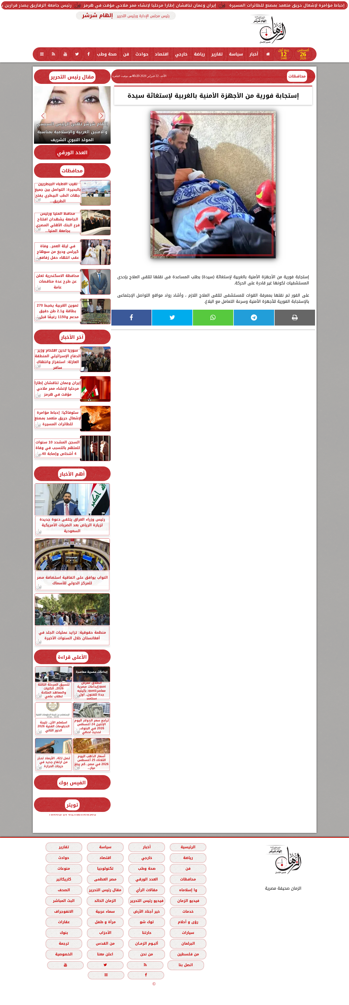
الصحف (63, 890)
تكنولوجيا (105, 868)
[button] (101, 116)
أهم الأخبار (72, 474)
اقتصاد (162, 54)
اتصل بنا (186, 965)
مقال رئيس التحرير (72, 77)
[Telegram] (254, 318)
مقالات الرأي (146, 890)
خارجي (181, 54)
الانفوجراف (63, 911)
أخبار (253, 54)
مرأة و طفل (105, 922)
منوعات (63, 868)
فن (126, 54)
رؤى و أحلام (188, 922)
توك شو (146, 922)
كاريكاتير (63, 879)
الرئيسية (188, 847)
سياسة (236, 54)
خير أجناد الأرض (146, 911)
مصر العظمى (105, 879)
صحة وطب (107, 54)
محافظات (297, 76)
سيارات (188, 932)
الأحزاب (105, 932)
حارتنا (146, 932)
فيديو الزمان (188, 900)
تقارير (217, 54)
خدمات (188, 911)
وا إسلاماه (188, 890)
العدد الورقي (72, 152)
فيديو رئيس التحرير (146, 900)
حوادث (141, 54)
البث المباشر (63, 900)
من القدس (105, 943)
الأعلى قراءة (72, 657)
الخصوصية (63, 954)
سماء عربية (105, 911)
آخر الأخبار (72, 337)
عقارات (63, 922)
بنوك (64, 932)
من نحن (146, 954)
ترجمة (64, 943)
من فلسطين (188, 954)
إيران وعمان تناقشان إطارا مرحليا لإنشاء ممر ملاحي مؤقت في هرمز (191, 5)
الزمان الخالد (105, 900)
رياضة (199, 54)
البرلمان (188, 943)
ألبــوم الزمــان (146, 943)
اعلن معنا (105, 954)
